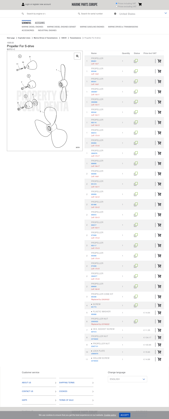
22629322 (94, 321)
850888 (93, 314)
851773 (93, 307)
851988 (93, 204)
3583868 (94, 102)
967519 (93, 332)
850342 (93, 112)
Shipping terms (66, 382)
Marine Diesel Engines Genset (61, 26)
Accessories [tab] (40, 22)
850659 (93, 194)
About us (26, 382)
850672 (93, 214)
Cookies (63, 391)
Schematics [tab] (26, 22)
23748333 (94, 361)
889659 (93, 286)
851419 (93, 184)
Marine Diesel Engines (32, 26)
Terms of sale (66, 400)
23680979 (94, 353)
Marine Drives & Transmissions (123, 26)
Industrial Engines (47, 30)
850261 (93, 61)
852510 (93, 133)
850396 (93, 297)
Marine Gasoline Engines (92, 26)
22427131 (94, 346)
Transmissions (75, 38)
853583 (93, 143)
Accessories (28, 30)
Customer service (30, 372)
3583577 (94, 276)
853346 (93, 71)
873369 (93, 235)
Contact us (27, 391)
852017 (93, 225)
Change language (116, 372)
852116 (93, 122)
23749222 (94, 339)
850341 (93, 81)
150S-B (63, 38)
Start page (11, 38)
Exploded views (24, 38)
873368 (93, 266)
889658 (93, 163)
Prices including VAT (127, 3)
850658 (93, 174)
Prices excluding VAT (127, 6)
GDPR (24, 400)
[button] (34, 27)
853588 (93, 255)
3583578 (94, 153)
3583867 (94, 91)
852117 (93, 245)
